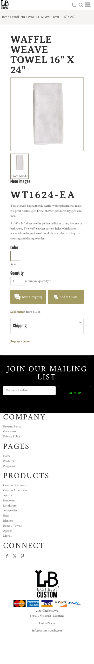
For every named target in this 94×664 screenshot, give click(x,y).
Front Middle (19, 176)
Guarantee (9, 431)
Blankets (8, 521)
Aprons (7, 531)
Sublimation (17, 312)
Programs (9, 466)
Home (5, 17)
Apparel (8, 495)
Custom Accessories (15, 490)
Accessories (10, 510)
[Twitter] (14, 556)
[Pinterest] (22, 556)
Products (18, 17)
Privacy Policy (11, 436)
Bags (6, 516)
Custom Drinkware (15, 485)
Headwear (9, 501)
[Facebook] (7, 556)
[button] (80, 4)
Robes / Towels (12, 526)
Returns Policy (12, 427)
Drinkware (9, 506)
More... (7, 536)
